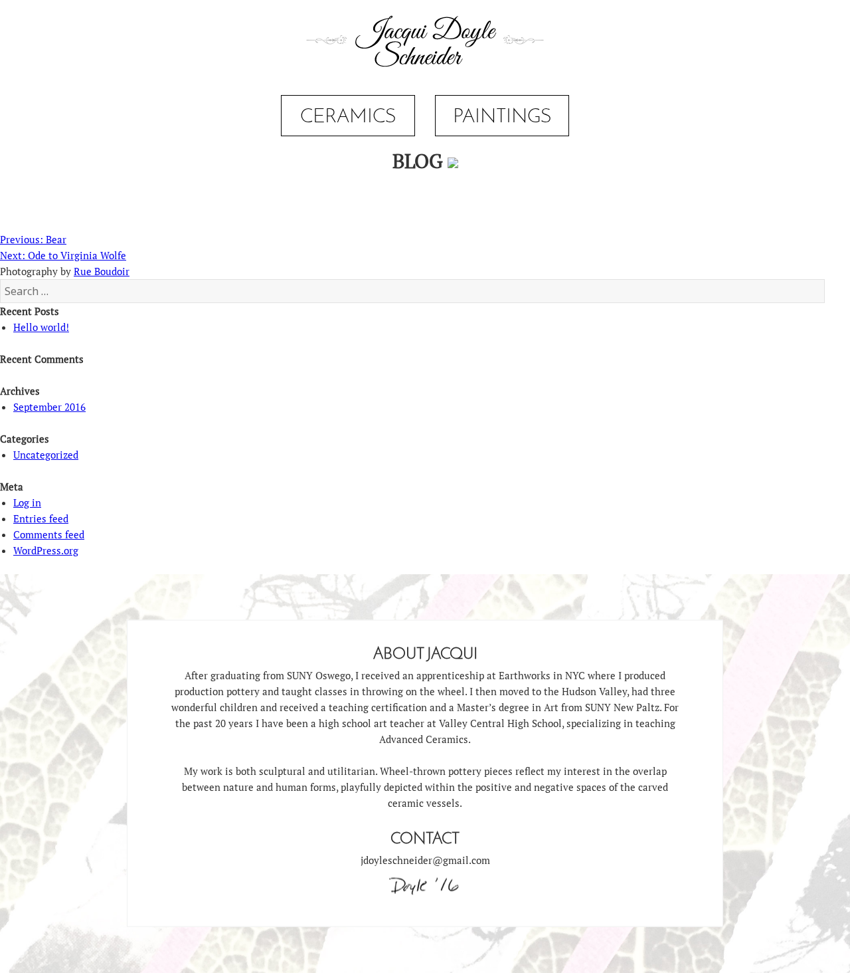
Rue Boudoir (101, 271)
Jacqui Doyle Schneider (425, 42)
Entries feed (40, 518)
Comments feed (48, 534)
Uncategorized (45, 454)
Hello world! (41, 327)
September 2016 (49, 406)
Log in (27, 502)
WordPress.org (45, 550)
